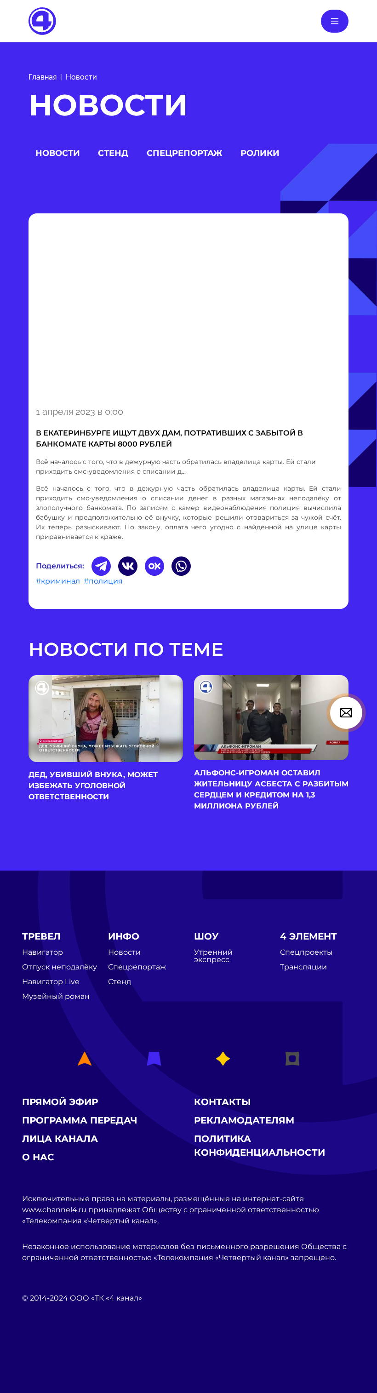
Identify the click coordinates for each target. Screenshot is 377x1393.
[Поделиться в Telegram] (101, 566)
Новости (81, 77)
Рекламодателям (244, 1120)
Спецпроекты (306, 952)
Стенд (113, 153)
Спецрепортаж (184, 153)
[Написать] (346, 713)
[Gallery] (188, 308)
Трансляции (303, 967)
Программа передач (79, 1120)
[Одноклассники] (154, 566)
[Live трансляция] (42, 1350)
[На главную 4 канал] (42, 20)
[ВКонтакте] (127, 566)
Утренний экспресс (213, 956)
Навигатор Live (51, 982)
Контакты (222, 1101)
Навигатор (42, 952)
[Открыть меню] (334, 21)
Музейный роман (56, 996)
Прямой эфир (60, 1101)
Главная (43, 77)
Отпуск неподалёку (59, 967)
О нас (38, 1157)
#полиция (103, 581)
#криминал (58, 581)
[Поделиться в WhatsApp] (181, 566)
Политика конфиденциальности (259, 1145)
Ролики (260, 153)
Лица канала (60, 1138)
